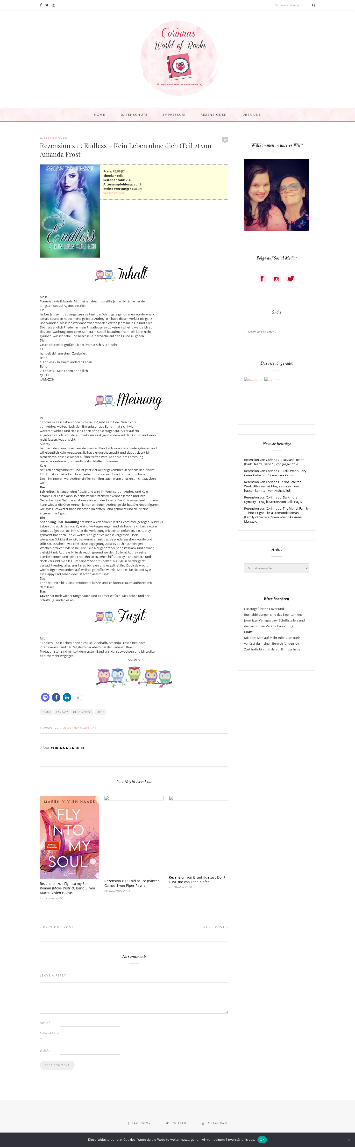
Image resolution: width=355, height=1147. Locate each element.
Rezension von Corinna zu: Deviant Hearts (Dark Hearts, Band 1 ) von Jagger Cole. (274, 461)
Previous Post (58, 927)
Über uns (251, 114)
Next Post (215, 927)
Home (99, 114)
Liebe (100, 712)
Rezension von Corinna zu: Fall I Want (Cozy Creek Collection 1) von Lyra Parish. (275, 473)
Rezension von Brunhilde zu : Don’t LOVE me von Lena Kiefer (197, 879)
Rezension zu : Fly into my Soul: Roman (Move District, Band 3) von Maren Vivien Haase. (67, 888)
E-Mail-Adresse (49, 1036)
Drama (46, 712)
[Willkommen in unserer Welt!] (276, 230)
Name (45, 1022)
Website (45, 1050)
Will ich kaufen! (114, 193)
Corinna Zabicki (81, 727)
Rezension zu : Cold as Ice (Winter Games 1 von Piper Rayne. (131, 883)
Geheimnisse (82, 712)
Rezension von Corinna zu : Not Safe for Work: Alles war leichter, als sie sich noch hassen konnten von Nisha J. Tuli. (272, 486)
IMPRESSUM (174, 114)
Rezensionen (214, 114)
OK (262, 1139)
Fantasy (62, 712)
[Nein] (349, 1139)
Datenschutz (134, 114)
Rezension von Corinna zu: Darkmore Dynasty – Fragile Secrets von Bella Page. (273, 499)
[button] (45, 697)
